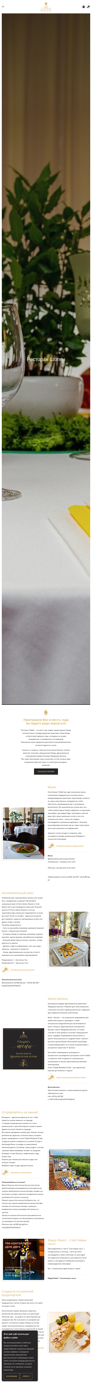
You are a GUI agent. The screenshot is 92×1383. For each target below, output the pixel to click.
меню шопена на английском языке (71, 1077)
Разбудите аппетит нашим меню (70, 846)
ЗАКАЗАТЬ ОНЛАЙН (46, 772)
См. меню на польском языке (22, 970)
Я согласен (11, 1376)
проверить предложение (21, 1172)
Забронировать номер (83, 6)
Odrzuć (26, 1376)
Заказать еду (88, 6)
